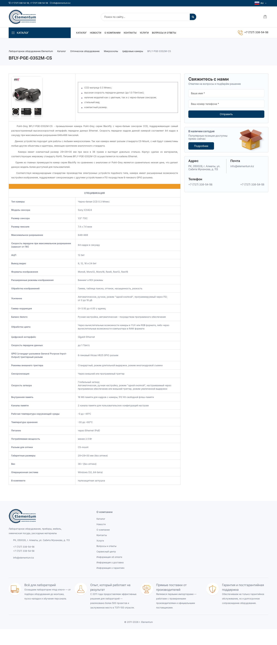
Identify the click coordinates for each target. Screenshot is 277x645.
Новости (95, 32)
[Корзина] (265, 17)
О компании (113, 32)
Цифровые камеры (132, 51)
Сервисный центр (106, 551)
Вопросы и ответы (164, 32)
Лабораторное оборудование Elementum (31, 51)
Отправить (226, 114)
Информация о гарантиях (111, 568)
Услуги (144, 32)
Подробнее (201, 146)
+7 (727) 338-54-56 (20, 3)
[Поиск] (193, 17)
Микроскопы (111, 51)
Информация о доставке (110, 562)
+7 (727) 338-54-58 (39, 3)
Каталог (81, 32)
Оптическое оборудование (85, 51)
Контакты (130, 32)
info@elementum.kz (61, 3)
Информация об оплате (109, 557)
